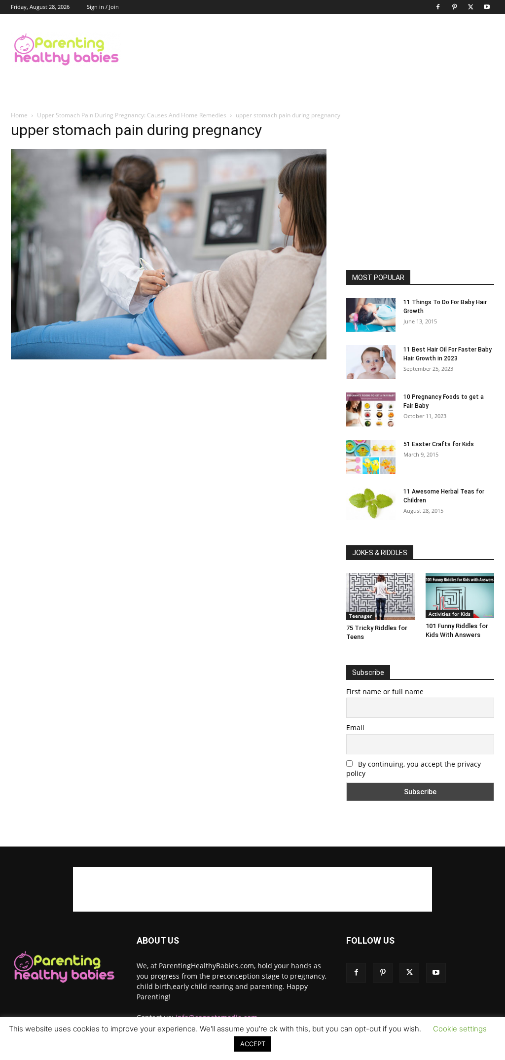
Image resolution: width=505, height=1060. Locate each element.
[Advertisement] (314, 50)
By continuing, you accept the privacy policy (413, 768)
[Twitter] (470, 7)
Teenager (360, 615)
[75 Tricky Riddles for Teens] (380, 596)
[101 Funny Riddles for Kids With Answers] (460, 595)
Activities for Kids (449, 613)
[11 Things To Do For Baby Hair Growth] (371, 315)
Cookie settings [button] (460, 1028)
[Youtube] (486, 7)
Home (19, 115)
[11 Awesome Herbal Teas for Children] (371, 503)
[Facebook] (438, 7)
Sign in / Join (103, 6)
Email (355, 727)
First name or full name (385, 691)
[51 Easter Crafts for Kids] (371, 457)
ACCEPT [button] (252, 1044)
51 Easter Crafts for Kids (438, 444)
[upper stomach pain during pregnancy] (168, 357)
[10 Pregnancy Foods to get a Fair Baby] (371, 409)
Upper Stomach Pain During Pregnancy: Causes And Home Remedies (131, 115)
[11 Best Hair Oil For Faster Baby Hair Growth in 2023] (371, 362)
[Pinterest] (454, 7)
